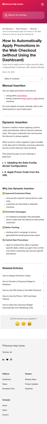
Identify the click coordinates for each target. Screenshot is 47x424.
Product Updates (31, 384)
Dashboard (6, 379)
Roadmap (29, 389)
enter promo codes (30, 99)
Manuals (33, 29)
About (4, 410)
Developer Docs (8, 389)
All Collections (7, 29)
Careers (5, 415)
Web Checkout (21, 29)
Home (4, 405)
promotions (22, 96)
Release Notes (30, 379)
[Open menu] (42, 4)
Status (4, 384)
